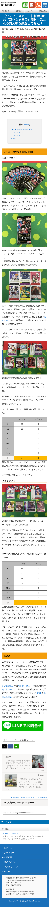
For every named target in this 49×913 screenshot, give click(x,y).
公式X (39, 693)
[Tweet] (4, 746)
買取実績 (18, 11)
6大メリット (31, 11)
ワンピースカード (26, 686)
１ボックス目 (18, 132)
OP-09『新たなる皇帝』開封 (21, 129)
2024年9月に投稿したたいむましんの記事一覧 (28, 797)
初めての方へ (6, 11)
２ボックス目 (18, 135)
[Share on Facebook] (10, 746)
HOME (5, 833)
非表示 (26, 125)
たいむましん (8, 686)
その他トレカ (8, 689)
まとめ (13, 138)
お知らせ (14, 833)
